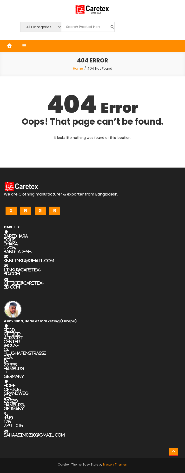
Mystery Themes (115, 464)
